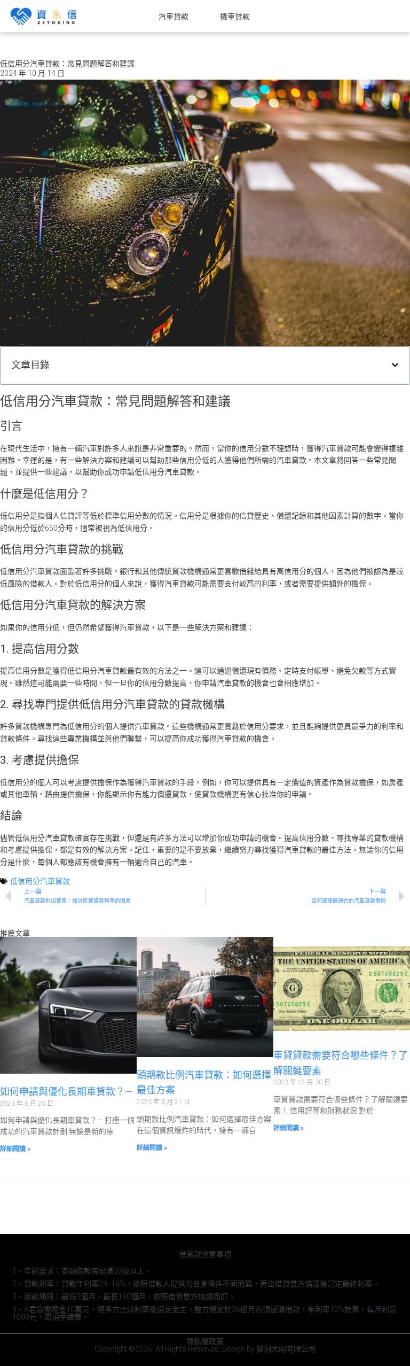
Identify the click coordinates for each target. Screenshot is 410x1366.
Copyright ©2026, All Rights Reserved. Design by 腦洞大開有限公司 (205, 1349)
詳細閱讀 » (15, 1149)
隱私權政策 (205, 1341)
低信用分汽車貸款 (40, 881)
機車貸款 (235, 16)
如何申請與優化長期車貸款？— (66, 1091)
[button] (395, 365)
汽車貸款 (173, 16)
